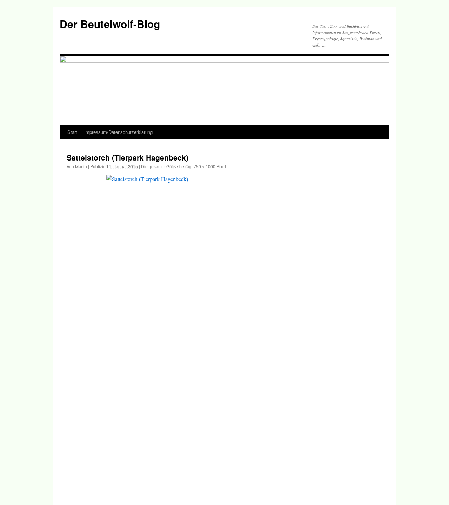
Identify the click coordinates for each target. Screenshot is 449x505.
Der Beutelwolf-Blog (110, 23)
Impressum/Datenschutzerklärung (118, 132)
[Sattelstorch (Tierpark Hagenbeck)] (224, 332)
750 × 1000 (204, 166)
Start (72, 132)
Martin (81, 166)
